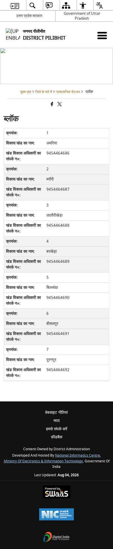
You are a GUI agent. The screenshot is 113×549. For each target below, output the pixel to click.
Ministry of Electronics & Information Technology (43, 461)
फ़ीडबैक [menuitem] (56, 437)
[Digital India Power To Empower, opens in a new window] (56, 537)
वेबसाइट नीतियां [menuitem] (56, 413)
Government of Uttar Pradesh (82, 16)
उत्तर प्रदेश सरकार (29, 15)
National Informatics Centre (77, 455)
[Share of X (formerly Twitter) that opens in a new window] (59, 105)
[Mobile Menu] (102, 35)
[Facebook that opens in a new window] (51, 105)
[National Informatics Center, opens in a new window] (56, 515)
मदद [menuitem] (57, 421)
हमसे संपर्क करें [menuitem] (56, 429)
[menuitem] (14, 5)
